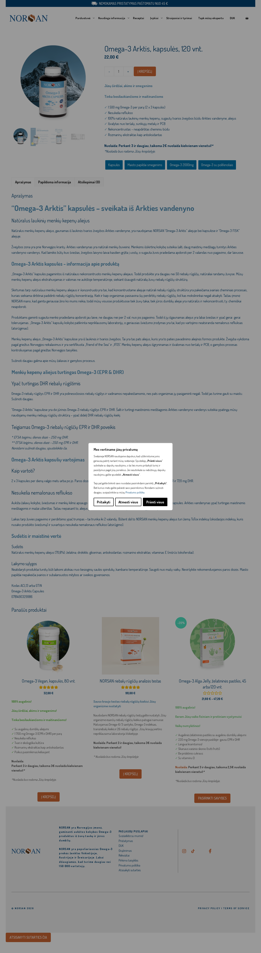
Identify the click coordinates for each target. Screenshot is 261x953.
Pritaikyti (103, 502)
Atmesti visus (128, 502)
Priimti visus (155, 502)
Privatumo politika (135, 492)
